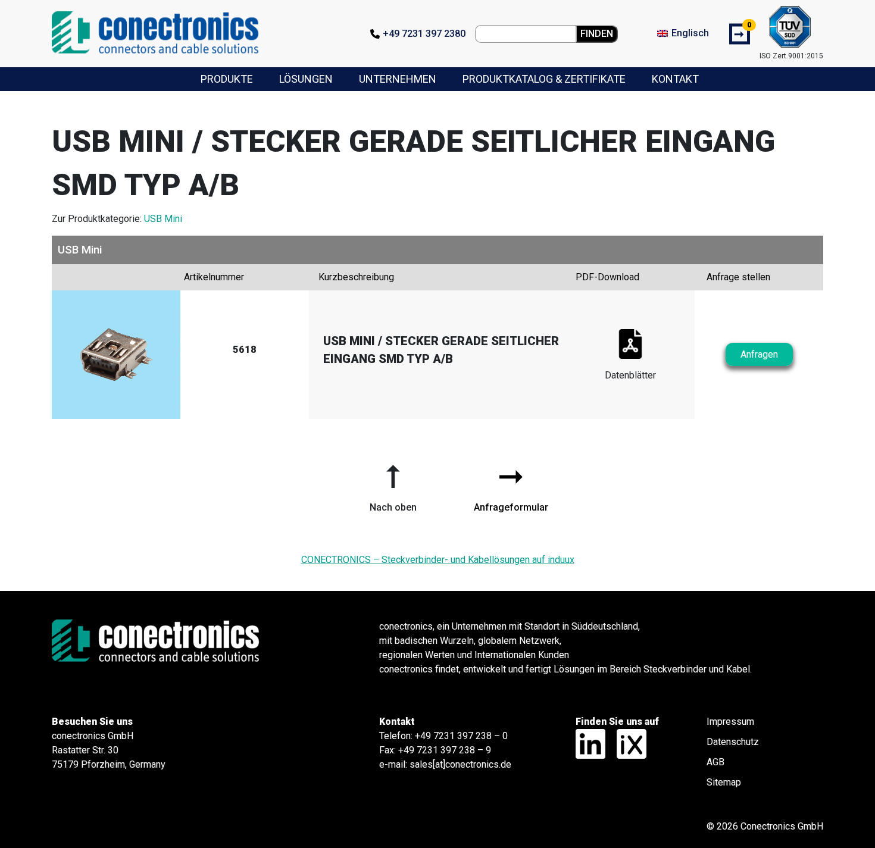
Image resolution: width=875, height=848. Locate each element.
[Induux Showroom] (627, 743)
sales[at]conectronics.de (460, 764)
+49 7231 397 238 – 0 (461, 735)
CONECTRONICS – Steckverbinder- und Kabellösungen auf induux (437, 559)
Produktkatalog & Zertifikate (544, 79)
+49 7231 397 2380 (424, 33)
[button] (393, 484)
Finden (596, 33)
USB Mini (163, 218)
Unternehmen (397, 79)
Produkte (227, 79)
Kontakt (675, 79)
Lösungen (306, 79)
